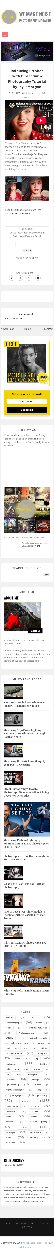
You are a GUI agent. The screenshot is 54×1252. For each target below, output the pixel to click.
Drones (38, 1023)
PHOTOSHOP (43, 1223)
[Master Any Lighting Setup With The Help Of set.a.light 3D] (27, 51)
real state (10, 1111)
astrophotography (38, 1038)
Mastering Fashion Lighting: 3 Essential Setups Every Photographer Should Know (26, 844)
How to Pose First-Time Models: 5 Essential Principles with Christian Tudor (24, 915)
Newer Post (7, 328)
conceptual (42, 1053)
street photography (38, 1121)
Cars (34, 1017)
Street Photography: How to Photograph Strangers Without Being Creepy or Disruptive (26, 792)
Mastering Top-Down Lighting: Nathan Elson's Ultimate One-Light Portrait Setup (25, 733)
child (25, 1048)
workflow (10, 1143)
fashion (43, 1064)
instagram (33, 1074)
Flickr (8, 1028)
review (35, 1111)
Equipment (20, 1223)
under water (36, 1132)
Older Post (47, 328)
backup (41, 1043)
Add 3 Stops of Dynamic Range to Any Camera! (26, 992)
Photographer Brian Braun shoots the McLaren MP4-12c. (27, 857)
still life (9, 1121)
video (8, 1137)
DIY (31, 1223)
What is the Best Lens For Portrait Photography (24, 885)
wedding (34, 1137)
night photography (15, 1090)
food (16, 1069)
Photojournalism (26, 1033)
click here (34, 545)
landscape (34, 1079)
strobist (24, 1127)
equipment (11, 1064)
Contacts (27, 1227)
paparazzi (42, 1090)
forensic (37, 1069)
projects (35, 1106)
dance (18, 1058)
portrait (25, 1101)
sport (8, 1116)
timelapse (10, 1132)
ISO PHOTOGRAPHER (38, 1028)
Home (27, 328)
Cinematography (14, 1023)
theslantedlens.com (19, 213)
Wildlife (9, 1038)
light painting (12, 1085)
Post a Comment (13, 318)
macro (38, 1085)
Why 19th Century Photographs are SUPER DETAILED (25, 944)
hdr (7, 1074)
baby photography (19, 1043)
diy (37, 1058)
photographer (17, 1095)
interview (10, 1079)
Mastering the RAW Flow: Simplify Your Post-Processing (25, 762)
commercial (16, 1053)
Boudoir (9, 1017)
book (8, 1048)
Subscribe (27, 410)
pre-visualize (12, 1106)
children (43, 1048)
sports (34, 1116)
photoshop (42, 1095)
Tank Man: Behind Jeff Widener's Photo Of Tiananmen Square (24, 704)
